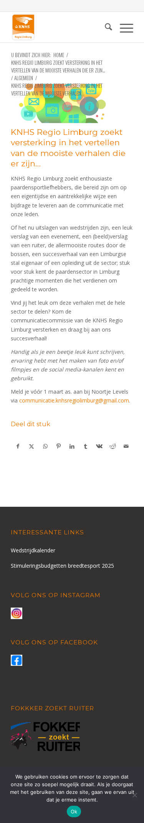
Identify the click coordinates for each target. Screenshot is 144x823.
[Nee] (134, 795)
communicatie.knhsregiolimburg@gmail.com (74, 400)
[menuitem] (104, 27)
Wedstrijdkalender (33, 550)
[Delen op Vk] (99, 446)
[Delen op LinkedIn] (72, 446)
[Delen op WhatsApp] (45, 446)
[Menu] (122, 27)
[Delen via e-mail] (126, 446)
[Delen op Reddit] (112, 446)
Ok (74, 811)
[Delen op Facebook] (18, 446)
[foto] (62, 103)
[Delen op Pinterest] (58, 446)
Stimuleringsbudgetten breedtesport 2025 (62, 565)
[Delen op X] (31, 446)
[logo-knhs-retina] (60, 27)
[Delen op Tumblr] (85, 446)
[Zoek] (104, 27)
